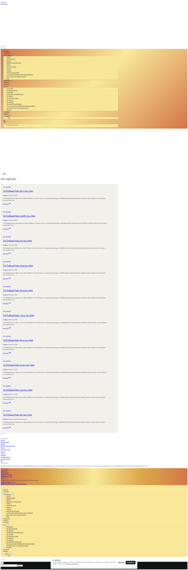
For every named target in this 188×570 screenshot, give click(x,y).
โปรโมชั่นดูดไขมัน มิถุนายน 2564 (18, 340)
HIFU (7, 78)
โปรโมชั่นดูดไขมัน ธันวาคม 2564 (18, 191)
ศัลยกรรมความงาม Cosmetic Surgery (16, 76)
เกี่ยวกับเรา (7, 112)
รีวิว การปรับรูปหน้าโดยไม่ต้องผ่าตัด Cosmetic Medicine (20, 106)
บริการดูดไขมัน (7, 187)
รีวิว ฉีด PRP (9, 88)
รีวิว (5, 525)
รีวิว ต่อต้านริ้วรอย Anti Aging (13, 104)
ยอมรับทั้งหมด (130, 562)
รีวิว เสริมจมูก (10, 102)
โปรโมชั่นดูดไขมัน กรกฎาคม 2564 (18, 315)
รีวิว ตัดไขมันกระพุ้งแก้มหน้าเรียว (15, 94)
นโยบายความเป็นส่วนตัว (72, 564)
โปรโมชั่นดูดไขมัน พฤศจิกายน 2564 (19, 216)
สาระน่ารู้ (6, 84)
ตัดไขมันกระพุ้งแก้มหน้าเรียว (13, 63)
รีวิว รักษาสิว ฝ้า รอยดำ (12, 98)
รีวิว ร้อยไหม (9, 96)
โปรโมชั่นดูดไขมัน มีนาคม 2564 (17, 415)
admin (6, 195)
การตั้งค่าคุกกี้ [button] (120, 562)
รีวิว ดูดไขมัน (9, 92)
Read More (7, 204)
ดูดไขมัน (8, 61)
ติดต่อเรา (6, 113)
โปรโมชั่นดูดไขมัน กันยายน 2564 (18, 266)
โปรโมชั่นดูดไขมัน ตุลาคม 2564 (17, 241)
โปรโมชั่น (6, 52)
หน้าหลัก (6, 51)
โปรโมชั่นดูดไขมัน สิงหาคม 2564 (18, 290)
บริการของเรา (7, 494)
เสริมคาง (8, 68)
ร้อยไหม (8, 65)
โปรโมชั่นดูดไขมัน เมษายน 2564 (17, 390)
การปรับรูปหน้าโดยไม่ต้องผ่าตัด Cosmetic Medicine (19, 74)
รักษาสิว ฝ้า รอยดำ (11, 67)
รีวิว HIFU (9, 110)
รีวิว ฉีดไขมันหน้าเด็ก (11, 90)
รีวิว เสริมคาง (9, 100)
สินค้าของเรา (7, 80)
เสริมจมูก (8, 70)
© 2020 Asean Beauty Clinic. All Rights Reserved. (14, 484)
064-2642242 (4, 4)
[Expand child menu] (14, 55)
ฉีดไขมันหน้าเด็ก (10, 59)
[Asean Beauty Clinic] (6, 44)
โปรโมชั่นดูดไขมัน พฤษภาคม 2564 (18, 365)
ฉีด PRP (8, 57)
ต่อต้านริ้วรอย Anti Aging (12, 72)
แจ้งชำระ (6, 82)
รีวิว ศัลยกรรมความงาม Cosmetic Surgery (17, 108)
